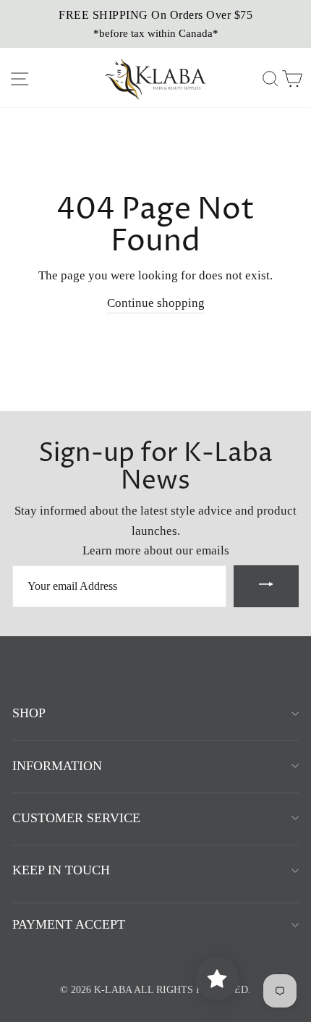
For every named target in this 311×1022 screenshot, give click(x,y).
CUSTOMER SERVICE (76, 818)
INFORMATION (57, 766)
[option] (155, 24)
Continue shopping (156, 303)
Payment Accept (68, 924)
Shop (29, 713)
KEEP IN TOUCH (61, 870)
